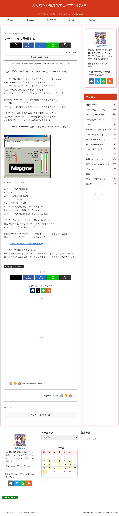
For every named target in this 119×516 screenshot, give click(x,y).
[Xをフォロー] (38, 290)
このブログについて (9, 513)
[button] (65, 45)
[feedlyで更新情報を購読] (43, 290)
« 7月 (43, 481)
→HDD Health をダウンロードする (25, 244)
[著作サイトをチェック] (32, 290)
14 (70, 464)
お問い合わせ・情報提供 (28, 513)
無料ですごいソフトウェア (15, 267)
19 (59, 468)
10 (49, 464)
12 (59, 464)
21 (70, 468)
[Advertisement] (40, 316)
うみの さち (100, 46)
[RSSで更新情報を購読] (48, 290)
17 (49, 468)
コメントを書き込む (40, 415)
